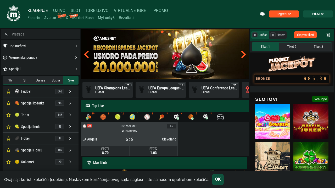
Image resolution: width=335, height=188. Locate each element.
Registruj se (284, 14)
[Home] (13, 13)
